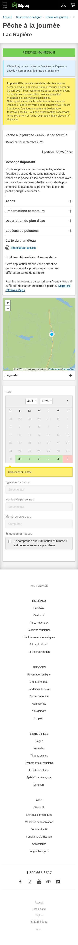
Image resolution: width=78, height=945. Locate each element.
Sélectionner (16, 489)
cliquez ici (12, 119)
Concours (39, 784)
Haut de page (39, 585)
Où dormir (39, 615)
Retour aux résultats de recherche (38, 70)
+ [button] (8, 302)
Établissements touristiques (39, 637)
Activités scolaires (39, 770)
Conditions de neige (39, 689)
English (39, 915)
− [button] (8, 308)
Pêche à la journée (57, 17)
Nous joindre (39, 711)
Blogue (39, 741)
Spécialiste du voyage (39, 777)
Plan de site (39, 908)
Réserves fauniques (39, 629)
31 (20, 459)
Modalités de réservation (39, 822)
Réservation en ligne (28, 17)
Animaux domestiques (39, 814)
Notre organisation (39, 651)
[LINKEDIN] (58, 881)
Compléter (15, 524)
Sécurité (39, 807)
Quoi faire (39, 608)
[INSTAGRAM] (29, 881)
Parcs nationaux (39, 622)
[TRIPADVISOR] (48, 881)
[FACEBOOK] (20, 881)
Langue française (39, 851)
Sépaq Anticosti (39, 644)
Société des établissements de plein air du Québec (20, 5)
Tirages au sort (39, 755)
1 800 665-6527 (39, 873)
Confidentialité (39, 829)
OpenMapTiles (68, 369)
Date (8, 392)
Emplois (39, 718)
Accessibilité (39, 843)
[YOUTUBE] (39, 881)
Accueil (7, 17)
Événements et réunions (39, 762)
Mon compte (39, 703)
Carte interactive (39, 696)
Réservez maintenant (39, 52)
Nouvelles (39, 748)
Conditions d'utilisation (39, 836)
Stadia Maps (54, 369)
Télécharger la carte (23, 247)
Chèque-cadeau (39, 681)
